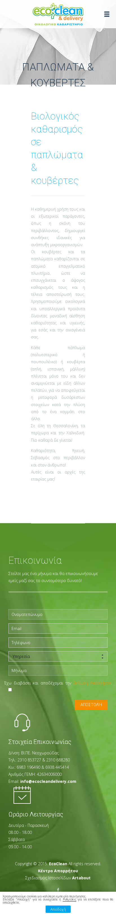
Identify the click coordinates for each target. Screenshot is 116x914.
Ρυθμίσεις (69, 899)
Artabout (81, 877)
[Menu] (106, 14)
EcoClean (58, 863)
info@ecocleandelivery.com (48, 781)
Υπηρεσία (21, 656)
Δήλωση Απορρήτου (92, 683)
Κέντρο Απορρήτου (58, 870)
